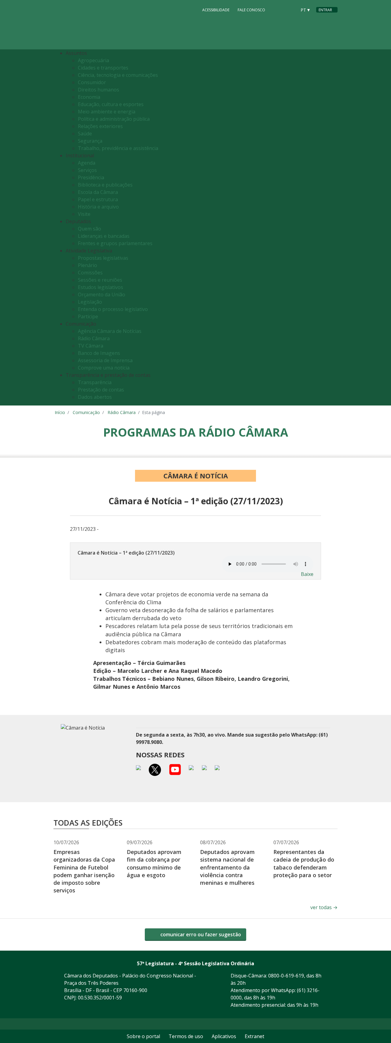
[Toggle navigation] (331, 227)
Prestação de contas (101, 389)
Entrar (325, 10)
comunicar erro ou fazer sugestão (200, 934)
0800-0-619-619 (286, 975)
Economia (89, 97)
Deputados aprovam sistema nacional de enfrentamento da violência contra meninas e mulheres (227, 867)
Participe (88, 316)
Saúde (85, 133)
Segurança (90, 141)
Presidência (91, 177)
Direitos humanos (98, 89)
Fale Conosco (251, 10)
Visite (84, 214)
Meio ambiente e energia (106, 111)
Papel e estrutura (98, 199)
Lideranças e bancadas (104, 236)
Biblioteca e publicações (105, 184)
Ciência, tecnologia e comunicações (118, 75)
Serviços (87, 170)
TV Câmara (90, 345)
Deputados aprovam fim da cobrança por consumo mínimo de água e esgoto (154, 863)
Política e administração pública (114, 119)
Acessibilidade (215, 10)
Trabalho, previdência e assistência (118, 148)
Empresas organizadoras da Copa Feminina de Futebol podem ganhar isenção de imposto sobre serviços (84, 871)
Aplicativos (224, 1036)
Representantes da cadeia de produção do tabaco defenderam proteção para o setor (303, 863)
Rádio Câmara (94, 338)
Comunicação (86, 412)
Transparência (94, 382)
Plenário (87, 265)
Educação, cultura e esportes (111, 104)
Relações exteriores (100, 126)
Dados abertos (95, 397)
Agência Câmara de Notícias (109, 331)
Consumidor (92, 82)
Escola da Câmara (98, 192)
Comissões (90, 272)
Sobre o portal (143, 1036)
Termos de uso (186, 1036)
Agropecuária (93, 60)
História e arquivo (98, 206)
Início (60, 412)
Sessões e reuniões (100, 280)
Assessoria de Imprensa (105, 360)
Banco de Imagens (99, 353)
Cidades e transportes (103, 67)
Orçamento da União (101, 294)
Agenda (86, 162)
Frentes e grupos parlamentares (115, 243)
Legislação (90, 301)
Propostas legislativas (103, 258)
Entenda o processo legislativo (113, 309)
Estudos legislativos (100, 287)
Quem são (89, 228)
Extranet (254, 1036)
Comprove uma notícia (104, 367)
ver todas (324, 907)
